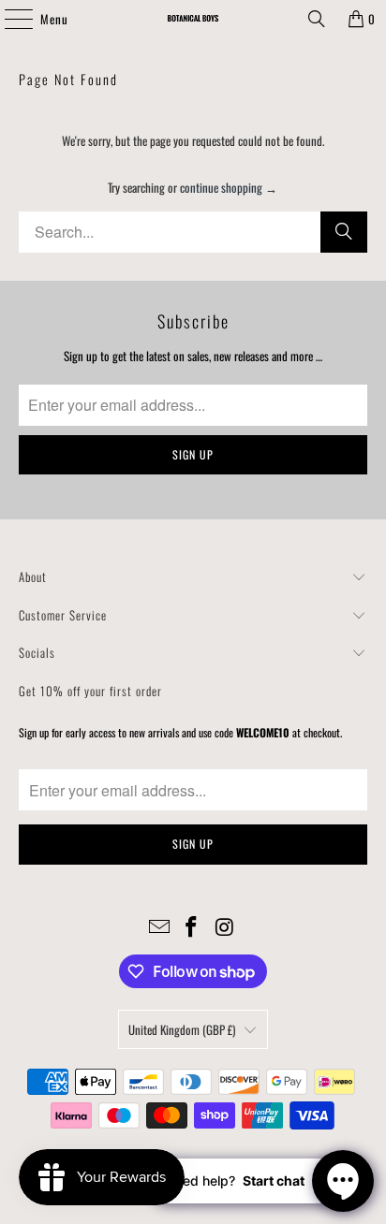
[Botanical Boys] (193, 18)
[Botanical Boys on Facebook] (192, 927)
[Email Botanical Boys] (159, 927)
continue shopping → (228, 187)
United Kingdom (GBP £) (181, 1029)
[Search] (316, 18)
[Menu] (8, 18)
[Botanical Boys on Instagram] (225, 927)
